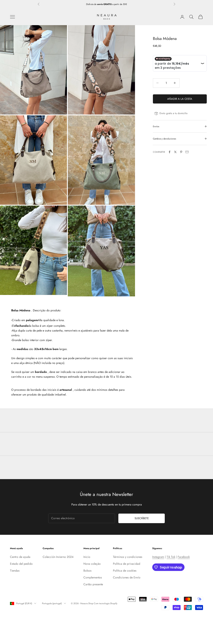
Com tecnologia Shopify (105, 603)
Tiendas (15, 570)
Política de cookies (124, 570)
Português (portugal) (52, 603)
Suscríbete (142, 518)
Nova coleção (92, 564)
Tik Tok (171, 557)
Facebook (184, 557)
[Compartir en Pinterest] (181, 152)
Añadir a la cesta (179, 99)
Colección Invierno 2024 (58, 557)
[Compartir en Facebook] (169, 152)
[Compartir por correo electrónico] (187, 152)
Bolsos (87, 570)
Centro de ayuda (20, 557)
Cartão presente (93, 584)
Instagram (158, 557)
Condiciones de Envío (126, 577)
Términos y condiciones (127, 557)
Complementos (92, 577)
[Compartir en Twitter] (175, 152)
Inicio (86, 557)
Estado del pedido (21, 564)
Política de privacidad (126, 564)
